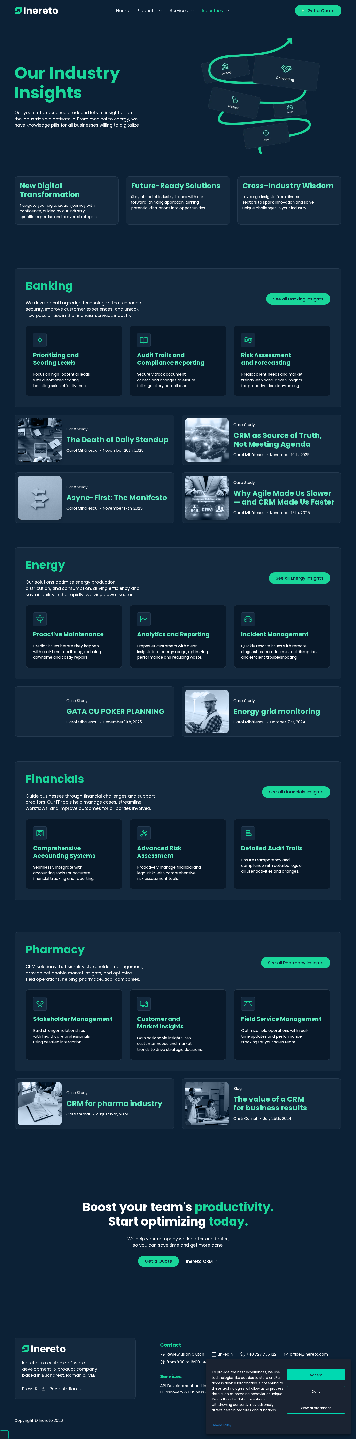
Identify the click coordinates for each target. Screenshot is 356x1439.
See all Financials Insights (296, 792)
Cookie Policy (221, 1425)
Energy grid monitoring (276, 711)
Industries (212, 11)
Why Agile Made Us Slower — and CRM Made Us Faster (283, 497)
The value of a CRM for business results (270, 1103)
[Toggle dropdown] (160, 10)
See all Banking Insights (298, 299)
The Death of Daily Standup (117, 440)
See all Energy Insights (300, 578)
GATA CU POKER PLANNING (115, 711)
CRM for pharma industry (114, 1103)
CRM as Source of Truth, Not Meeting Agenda (277, 439)
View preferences (316, 1408)
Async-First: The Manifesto (116, 497)
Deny (316, 1391)
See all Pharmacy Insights (296, 963)
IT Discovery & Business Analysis (190, 1392)
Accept (316, 1375)
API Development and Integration (192, 1386)
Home (122, 11)
